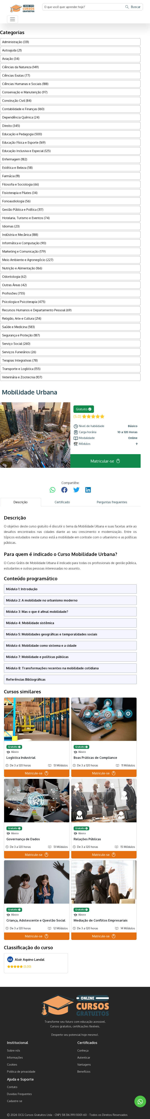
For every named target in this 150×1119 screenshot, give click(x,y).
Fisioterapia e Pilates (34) (20, 193)
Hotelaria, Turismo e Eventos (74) (26, 218)
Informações (15, 1057)
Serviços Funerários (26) (19, 352)
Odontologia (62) (14, 277)
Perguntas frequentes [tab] (112, 502)
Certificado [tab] (62, 502)
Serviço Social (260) (16, 344)
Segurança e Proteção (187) (21, 335)
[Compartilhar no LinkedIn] (88, 490)
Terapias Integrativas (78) (20, 360)
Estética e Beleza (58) (17, 168)
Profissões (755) (13, 293)
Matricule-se (33, 773)
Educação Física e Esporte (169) (24, 142)
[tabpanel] (70, 744)
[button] (12, 19)
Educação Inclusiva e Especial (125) (26, 151)
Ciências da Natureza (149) (20, 67)
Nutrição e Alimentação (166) (22, 268)
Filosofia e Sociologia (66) (20, 184)
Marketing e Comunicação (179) (24, 251)
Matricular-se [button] (102, 461)
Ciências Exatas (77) (16, 75)
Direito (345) (11, 126)
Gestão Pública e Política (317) (22, 209)
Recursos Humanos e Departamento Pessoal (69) (36, 310)
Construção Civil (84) (16, 101)
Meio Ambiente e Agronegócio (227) (27, 260)
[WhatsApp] (140, 1102)
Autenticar (83, 1057)
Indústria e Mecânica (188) (20, 235)
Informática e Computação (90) (24, 243)
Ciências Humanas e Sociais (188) (25, 84)
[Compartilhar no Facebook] (64, 490)
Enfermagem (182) (14, 159)
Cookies (12, 1064)
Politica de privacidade (21, 1071)
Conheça (82, 1050)
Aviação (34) (10, 59)
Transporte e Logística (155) (21, 369)
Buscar (135, 7)
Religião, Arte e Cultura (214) (21, 318)
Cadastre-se (14, 1101)
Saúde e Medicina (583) (18, 327)
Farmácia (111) (11, 176)
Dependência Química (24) (20, 117)
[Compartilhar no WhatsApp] (52, 490)
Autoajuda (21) (12, 50)
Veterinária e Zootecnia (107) (22, 377)
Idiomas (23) (11, 226)
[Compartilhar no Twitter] (76, 490)
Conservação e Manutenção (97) (24, 92)
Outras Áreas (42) (14, 285)
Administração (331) (15, 42)
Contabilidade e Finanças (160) (23, 109)
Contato (12, 1087)
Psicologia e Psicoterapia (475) (23, 302)
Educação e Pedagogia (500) (22, 134)
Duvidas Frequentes (19, 1094)
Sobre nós (13, 1050)
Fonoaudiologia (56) (16, 201)
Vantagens (84, 1064)
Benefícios (83, 1071)
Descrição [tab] (20, 502)
